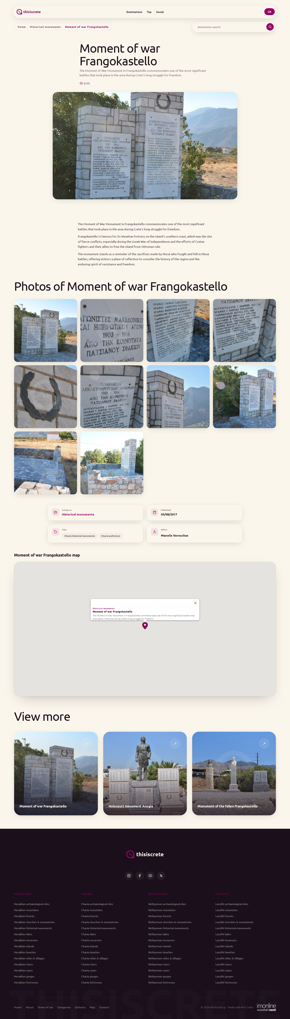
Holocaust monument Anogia (131, 806)
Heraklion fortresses (26, 982)
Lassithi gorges (224, 976)
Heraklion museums (26, 940)
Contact (104, 1007)
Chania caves (88, 970)
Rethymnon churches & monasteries (169, 922)
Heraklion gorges (24, 976)
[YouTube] (150, 876)
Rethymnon (157, 893)
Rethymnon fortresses (161, 982)
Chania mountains (92, 910)
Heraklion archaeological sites (31, 904)
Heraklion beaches (25, 952)
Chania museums (91, 940)
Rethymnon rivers (159, 964)
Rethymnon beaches (160, 952)
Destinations (134, 12)
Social (160, 12)
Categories (64, 1007)
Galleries (80, 1007)
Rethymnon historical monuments (168, 928)
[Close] (195, 603)
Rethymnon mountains (162, 910)
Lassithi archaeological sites (231, 904)
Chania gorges (89, 976)
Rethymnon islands (159, 946)
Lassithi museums (226, 940)
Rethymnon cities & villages (164, 958)
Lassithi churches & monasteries (234, 922)
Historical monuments (45, 26)
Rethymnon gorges (159, 976)
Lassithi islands (224, 946)
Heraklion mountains (26, 910)
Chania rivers (89, 964)
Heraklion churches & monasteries (34, 922)
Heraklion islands (24, 946)
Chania (87, 893)
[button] (145, 625)
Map (92, 1007)
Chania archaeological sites (97, 904)
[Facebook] (140, 876)
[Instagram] (129, 876)
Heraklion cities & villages (29, 958)
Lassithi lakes (223, 934)
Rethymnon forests (159, 916)
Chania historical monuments (79, 535)
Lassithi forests (224, 916)
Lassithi (222, 893)
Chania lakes (88, 934)
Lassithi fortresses (226, 982)
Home (22, 26)
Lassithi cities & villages (229, 958)
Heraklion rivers (23, 964)
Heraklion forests (24, 916)
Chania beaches (90, 952)
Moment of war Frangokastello (112, 611)
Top (149, 12)
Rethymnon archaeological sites (167, 904)
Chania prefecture (110, 535)
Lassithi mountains (226, 910)
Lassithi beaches (225, 952)
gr (269, 11)
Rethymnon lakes (158, 934)
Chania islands (89, 946)
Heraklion (22, 893)
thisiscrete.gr (218, 1007)
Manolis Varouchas (174, 535)
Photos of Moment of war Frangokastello (120, 286)
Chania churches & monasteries (99, 922)
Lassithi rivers (223, 964)
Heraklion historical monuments (33, 928)
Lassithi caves (223, 970)
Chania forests (89, 916)
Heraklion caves (23, 970)
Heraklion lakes (23, 934)
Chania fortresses (91, 982)
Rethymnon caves (159, 970)
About (30, 1007)
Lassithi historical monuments (233, 928)
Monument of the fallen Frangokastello (228, 806)
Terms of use (45, 1007)
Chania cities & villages (94, 958)
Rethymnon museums (161, 940)
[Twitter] (161, 876)
